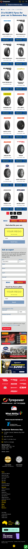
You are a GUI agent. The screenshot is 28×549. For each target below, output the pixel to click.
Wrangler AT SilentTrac (21, 83)
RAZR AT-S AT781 (7, 131)
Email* (3, 272)
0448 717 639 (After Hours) (10, 439)
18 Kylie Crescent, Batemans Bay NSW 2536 (14, 433)
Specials (4, 501)
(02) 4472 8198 (8, 436)
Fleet (3, 504)
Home (3, 9)
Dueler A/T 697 (7, 203)
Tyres (3, 472)
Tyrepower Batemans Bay (15, 4)
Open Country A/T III (7, 34)
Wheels (4, 482)
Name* (3, 264)
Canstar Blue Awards (6, 514)
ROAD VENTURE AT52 (20, 34)
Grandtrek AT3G (7, 107)
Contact (4, 502)
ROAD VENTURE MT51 (21, 58)
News (3, 506)
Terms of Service (13, 325)
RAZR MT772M (7, 155)
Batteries (3, 490)
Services (4, 487)
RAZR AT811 (21, 131)
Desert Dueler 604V (20, 179)
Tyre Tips (4, 480)
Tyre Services (4, 495)
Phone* (3, 268)
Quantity (21, 259)
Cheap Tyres (4, 517)
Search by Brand (5, 477)
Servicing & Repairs (6, 494)
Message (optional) (6, 314)
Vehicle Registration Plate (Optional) (7, 309)
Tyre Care (4, 478)
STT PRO (7, 179)
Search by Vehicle (6, 473)
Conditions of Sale (17, 541)
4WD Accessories (6, 489)
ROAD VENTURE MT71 (7, 82)
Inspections (4, 492)
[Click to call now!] (20, 1)
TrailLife (21, 155)
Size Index (4, 512)
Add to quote (6, 39)
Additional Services (6, 499)
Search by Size (5, 475)
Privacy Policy (5, 325)
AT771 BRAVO (21, 107)
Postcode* (4, 277)
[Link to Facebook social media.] (14, 546)
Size (3, 259)
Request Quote (6, 328)
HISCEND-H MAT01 (21, 203)
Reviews (4, 508)
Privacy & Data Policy (9, 541)
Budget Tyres (4, 516)
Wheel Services (5, 497)
